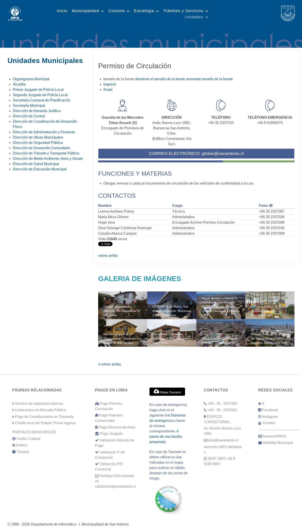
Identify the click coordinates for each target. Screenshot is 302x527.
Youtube (268, 423)
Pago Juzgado (111, 434)
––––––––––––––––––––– (279, 430)
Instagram (270, 417)
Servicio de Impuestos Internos (39, 403)
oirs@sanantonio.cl (223, 440)
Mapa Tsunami (170, 392)
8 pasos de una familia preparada (165, 436)
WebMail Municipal (278, 443)
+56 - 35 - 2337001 (222, 410)
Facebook (270, 410)
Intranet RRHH (274, 436)
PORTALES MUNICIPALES (34, 432)
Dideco (21, 445)
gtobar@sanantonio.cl (223, 153)
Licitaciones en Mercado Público (40, 410)
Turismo (23, 452)
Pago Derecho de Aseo (117, 427)
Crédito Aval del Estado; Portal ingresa (45, 423)
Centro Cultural (28, 439)
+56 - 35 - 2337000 (222, 403)
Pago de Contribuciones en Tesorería (44, 417)
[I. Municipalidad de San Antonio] (15, 13)
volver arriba (108, 255)
